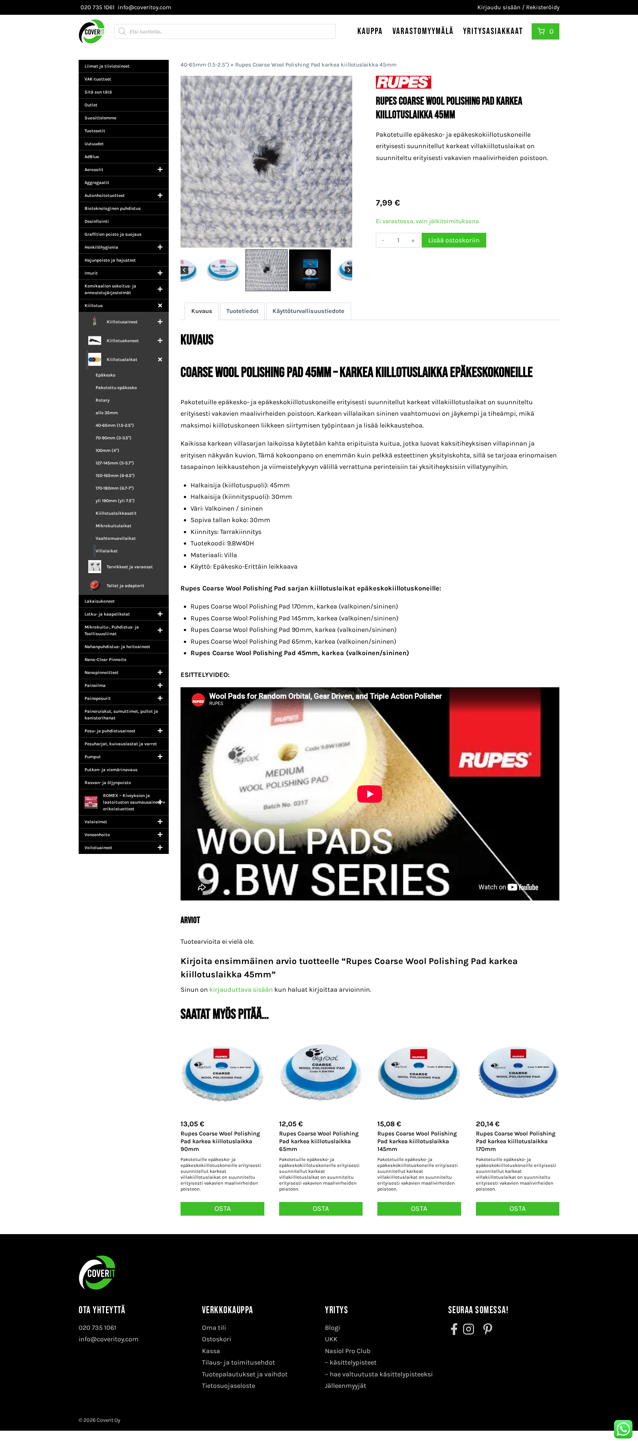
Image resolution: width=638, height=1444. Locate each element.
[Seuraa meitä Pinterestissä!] (485, 1329)
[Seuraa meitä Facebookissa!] (455, 1329)
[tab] (249, 240)
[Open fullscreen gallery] (345, 240)
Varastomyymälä (423, 31)
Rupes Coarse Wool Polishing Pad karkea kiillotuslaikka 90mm (220, 1141)
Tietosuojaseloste (228, 1386)
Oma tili (214, 1328)
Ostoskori (216, 1339)
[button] (223, 270)
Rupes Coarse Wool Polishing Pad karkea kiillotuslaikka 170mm (515, 1141)
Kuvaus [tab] (201, 310)
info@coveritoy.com (108, 1339)
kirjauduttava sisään (241, 989)
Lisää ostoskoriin (454, 240)
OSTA (518, 1208)
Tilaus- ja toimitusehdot (238, 1362)
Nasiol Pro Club (348, 1351)
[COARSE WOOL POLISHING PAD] (266, 162)
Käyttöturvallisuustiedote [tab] (308, 310)
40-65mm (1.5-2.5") (205, 64)
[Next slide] (349, 270)
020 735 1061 (97, 1328)
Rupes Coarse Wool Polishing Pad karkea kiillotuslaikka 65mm (319, 1141)
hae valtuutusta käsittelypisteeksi (381, 1374)
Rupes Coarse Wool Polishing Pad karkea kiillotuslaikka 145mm (417, 1141)
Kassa (211, 1351)
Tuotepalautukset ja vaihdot (245, 1374)
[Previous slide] (184, 270)
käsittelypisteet (353, 1362)
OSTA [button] (223, 1208)
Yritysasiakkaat (493, 31)
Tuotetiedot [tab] (242, 310)
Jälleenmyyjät (345, 1386)
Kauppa (370, 31)
